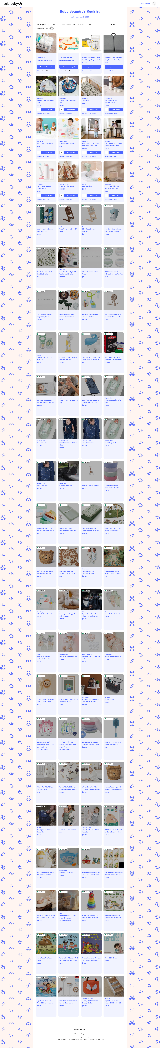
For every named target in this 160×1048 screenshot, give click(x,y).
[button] (46, 44)
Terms (102, 1039)
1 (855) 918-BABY (97, 1037)
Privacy (98, 1039)
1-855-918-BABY (144, 3)
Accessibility (93, 1039)
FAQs (67, 1037)
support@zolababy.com (85, 1037)
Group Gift (45, 70)
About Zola (61, 1037)
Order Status (74, 1037)
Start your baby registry (61, 1039)
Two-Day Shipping (42, 28)
